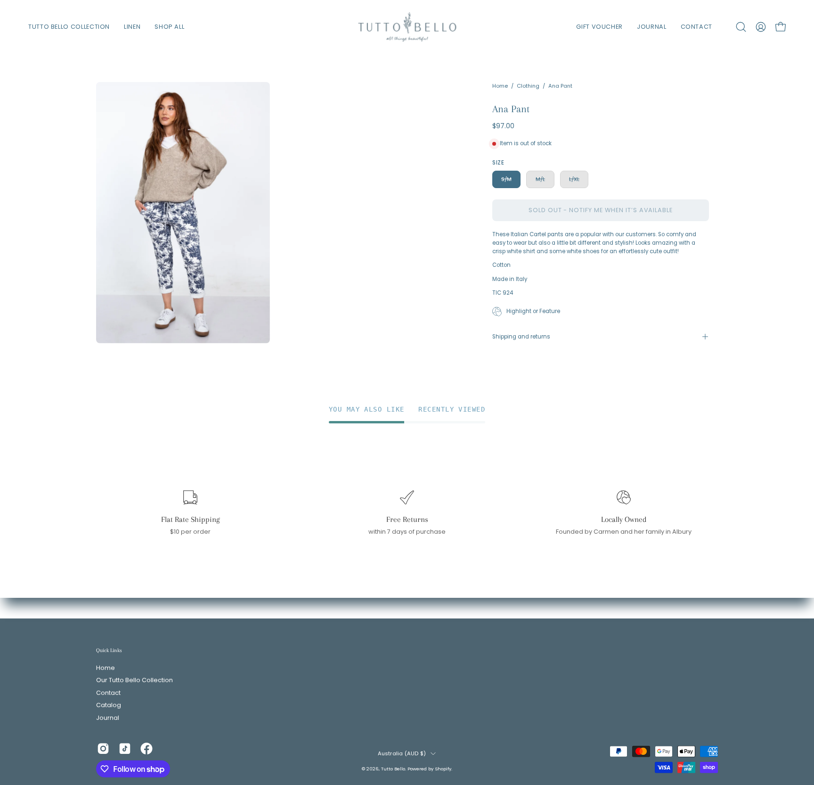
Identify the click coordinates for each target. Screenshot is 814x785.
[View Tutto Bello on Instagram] (103, 749)
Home (500, 86)
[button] (741, 27)
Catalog (108, 705)
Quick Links (109, 650)
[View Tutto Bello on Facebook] (146, 749)
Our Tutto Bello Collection (134, 681)
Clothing (528, 86)
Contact (108, 693)
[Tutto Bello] (407, 27)
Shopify (443, 768)
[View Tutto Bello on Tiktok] (125, 749)
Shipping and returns (521, 336)
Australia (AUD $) (402, 753)
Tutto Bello (393, 768)
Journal (107, 718)
